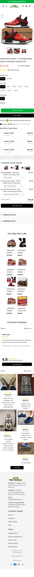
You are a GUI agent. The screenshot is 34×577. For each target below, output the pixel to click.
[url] (15, 500)
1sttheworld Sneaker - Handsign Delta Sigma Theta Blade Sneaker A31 (17, 346)
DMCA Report (17, 560)
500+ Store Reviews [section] (13, 70)
